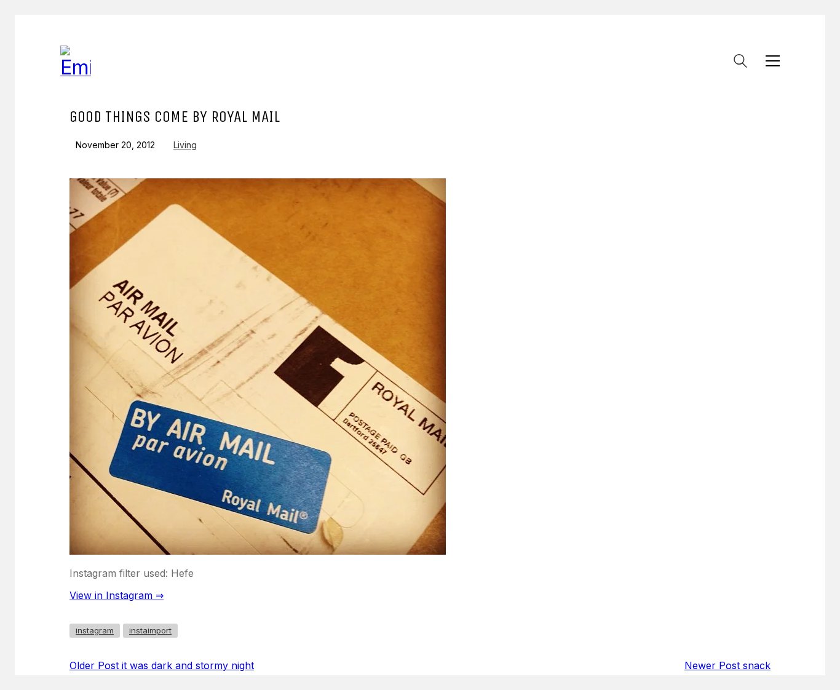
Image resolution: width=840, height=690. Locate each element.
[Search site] (740, 62)
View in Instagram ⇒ (116, 595)
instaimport (150, 630)
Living (185, 145)
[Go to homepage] (75, 61)
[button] (773, 60)
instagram (95, 630)
